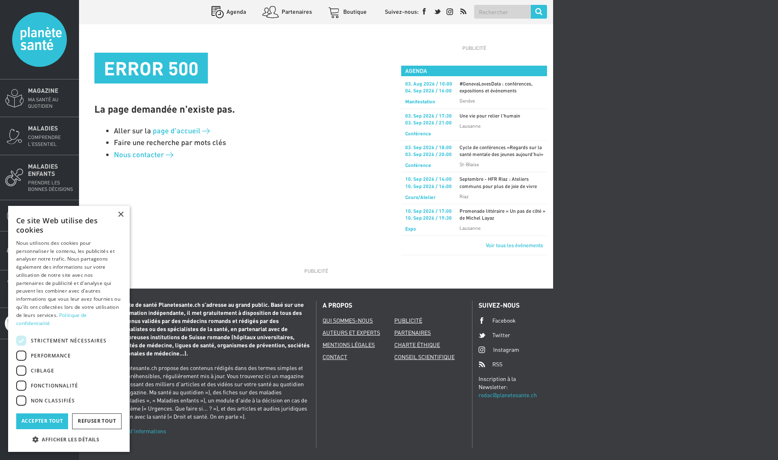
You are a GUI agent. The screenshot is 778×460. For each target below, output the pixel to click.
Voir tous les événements (514, 245)
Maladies (44, 135)
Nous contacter (140, 154)
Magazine (43, 98)
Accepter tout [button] (42, 420)
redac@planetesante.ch (508, 395)
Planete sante (39, 39)
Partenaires (296, 11)
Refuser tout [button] (97, 420)
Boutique (354, 11)
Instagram (506, 349)
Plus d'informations (141, 431)
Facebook (504, 320)
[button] (69, 439)
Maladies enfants (50, 177)
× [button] (121, 215)
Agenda (235, 11)
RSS (497, 364)
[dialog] (69, 329)
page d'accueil (177, 130)
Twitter (501, 335)
